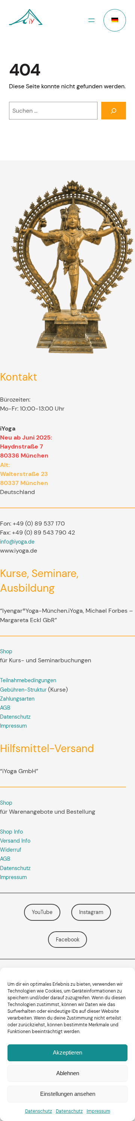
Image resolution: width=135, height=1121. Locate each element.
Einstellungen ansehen (67, 1094)
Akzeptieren (67, 1052)
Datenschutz (38, 1111)
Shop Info (11, 831)
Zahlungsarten (17, 698)
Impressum (98, 1111)
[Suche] (113, 110)
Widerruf (10, 849)
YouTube (42, 912)
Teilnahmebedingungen (28, 680)
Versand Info (15, 840)
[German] (115, 20)
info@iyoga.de (17, 541)
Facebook (68, 939)
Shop (6, 651)
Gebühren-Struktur (23, 689)
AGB (5, 707)
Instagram (91, 912)
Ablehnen (67, 1073)
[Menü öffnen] (91, 20)
